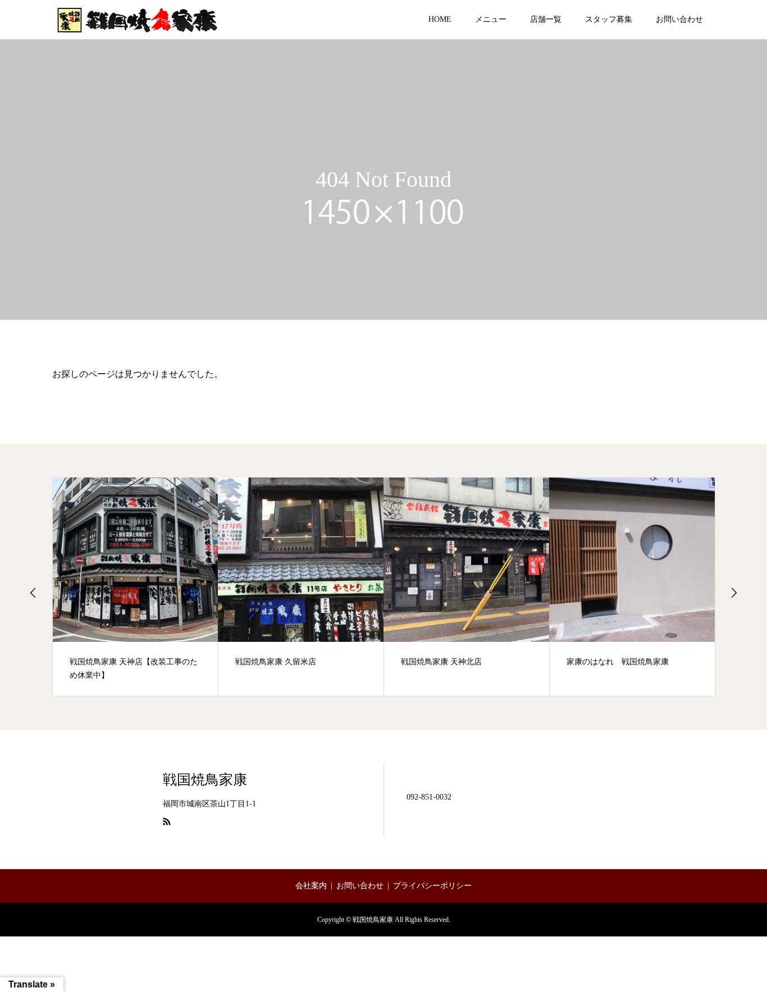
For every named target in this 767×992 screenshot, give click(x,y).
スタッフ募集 (608, 19)
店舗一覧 (545, 19)
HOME (439, 19)
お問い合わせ (679, 19)
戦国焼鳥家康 (205, 780)
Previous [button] (33, 592)
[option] (135, 586)
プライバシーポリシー (432, 885)
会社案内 (311, 885)
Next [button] (733, 592)
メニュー (490, 19)
